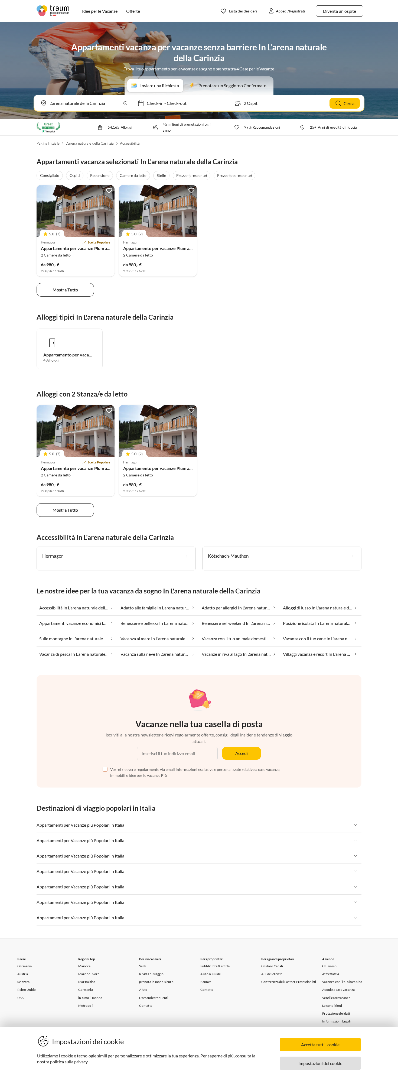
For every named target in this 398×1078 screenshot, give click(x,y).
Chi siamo (329, 966)
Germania (24, 966)
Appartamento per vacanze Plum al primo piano (168, 248)
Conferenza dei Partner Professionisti (288, 982)
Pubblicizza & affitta (215, 966)
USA (20, 998)
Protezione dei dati (336, 1013)
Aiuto (143, 990)
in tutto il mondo (90, 998)
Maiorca (84, 966)
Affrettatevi (330, 974)
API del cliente (271, 974)
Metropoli (85, 1006)
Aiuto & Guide (210, 974)
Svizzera (23, 982)
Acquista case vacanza (338, 990)
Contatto (145, 1006)
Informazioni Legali (336, 1021)
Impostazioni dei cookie (320, 1063)
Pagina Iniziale (48, 143)
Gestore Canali (272, 966)
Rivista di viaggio (151, 974)
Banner (205, 982)
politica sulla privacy (69, 1061)
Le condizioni (332, 1006)
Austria (22, 974)
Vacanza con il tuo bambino (342, 982)
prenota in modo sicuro (156, 982)
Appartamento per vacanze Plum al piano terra (85, 248)
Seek (142, 966)
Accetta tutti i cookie (320, 1044)
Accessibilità (130, 143)
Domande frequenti (153, 998)
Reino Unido (26, 990)
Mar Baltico (86, 982)
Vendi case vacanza (336, 998)
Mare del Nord (89, 974)
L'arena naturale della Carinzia (90, 143)
